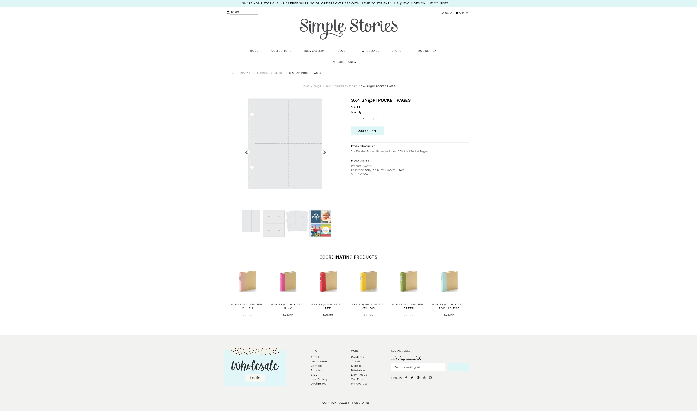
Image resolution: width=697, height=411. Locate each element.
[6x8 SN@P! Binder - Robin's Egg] (449, 297)
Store (396, 51)
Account (447, 13)
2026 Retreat (428, 51)
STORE (373, 166)
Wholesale (370, 51)
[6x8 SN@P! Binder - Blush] (247, 297)
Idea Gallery (314, 51)
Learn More (319, 361)
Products (357, 357)
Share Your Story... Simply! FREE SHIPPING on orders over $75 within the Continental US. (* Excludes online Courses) (346, 3)
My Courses (359, 383)
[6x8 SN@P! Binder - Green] (409, 297)
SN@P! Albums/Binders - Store (261, 73)
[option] (285, 143)
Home (254, 51)
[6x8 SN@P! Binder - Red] (328, 297)
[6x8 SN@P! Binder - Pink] (288, 297)
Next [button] (324, 152)
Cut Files (357, 379)
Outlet (355, 361)
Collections (281, 51)
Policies (316, 370)
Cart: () (463, 13)
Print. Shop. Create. (344, 62)
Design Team (320, 383)
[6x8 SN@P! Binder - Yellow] (368, 297)
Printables (358, 370)
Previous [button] (246, 152)
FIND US (397, 377)
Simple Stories (359, 402)
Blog (341, 51)
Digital (356, 365)
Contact (316, 365)
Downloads (359, 374)
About (315, 357)
